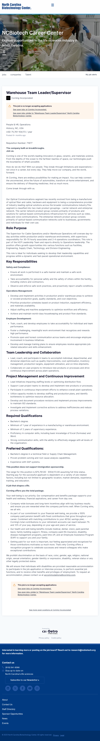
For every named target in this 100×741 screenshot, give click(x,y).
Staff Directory (8, 709)
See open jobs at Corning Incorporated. (30, 109)
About (5, 699)
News (4, 718)
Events (5, 723)
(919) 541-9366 (12, 667)
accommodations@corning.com (59, 575)
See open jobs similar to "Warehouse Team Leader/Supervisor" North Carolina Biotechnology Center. (46, 114)
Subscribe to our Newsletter (24, 680)
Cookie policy (56, 638)
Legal (62, 735)
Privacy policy (44, 638)
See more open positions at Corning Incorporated (50, 610)
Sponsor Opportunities (12, 713)
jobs (4, 74)
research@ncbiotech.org (83, 650)
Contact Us (7, 704)
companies (15, 74)
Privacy (56, 735)
